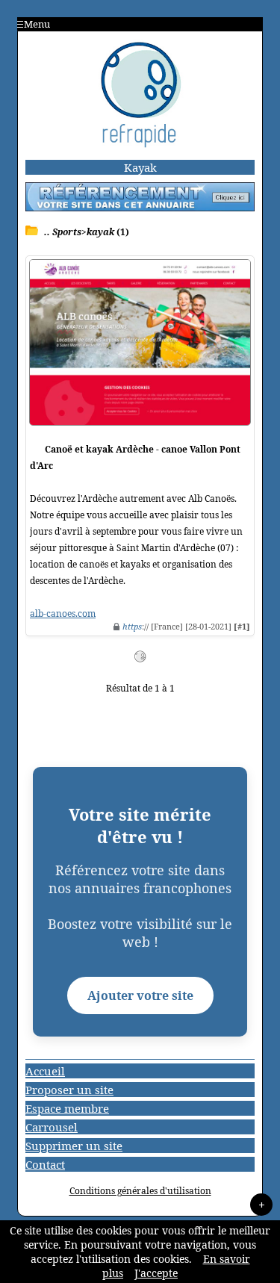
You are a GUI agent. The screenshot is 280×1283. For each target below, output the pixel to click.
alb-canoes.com (63, 613)
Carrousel (51, 1126)
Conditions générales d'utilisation (140, 1190)
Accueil (45, 1070)
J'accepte (156, 1273)
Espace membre (67, 1108)
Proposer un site (69, 1089)
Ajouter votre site (140, 995)
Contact (45, 1164)
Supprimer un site (73, 1145)
